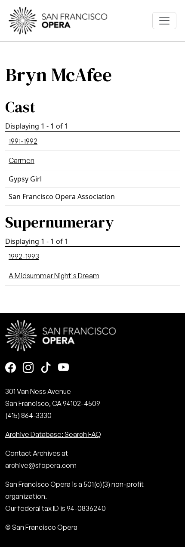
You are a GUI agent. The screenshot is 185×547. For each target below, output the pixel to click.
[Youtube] (63, 368)
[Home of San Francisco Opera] (58, 19)
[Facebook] (10, 368)
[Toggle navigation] (164, 20)
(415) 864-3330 (28, 415)
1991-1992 (23, 141)
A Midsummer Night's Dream (54, 275)
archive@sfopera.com (41, 465)
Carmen (21, 160)
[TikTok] (45, 368)
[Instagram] (28, 368)
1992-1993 (24, 256)
